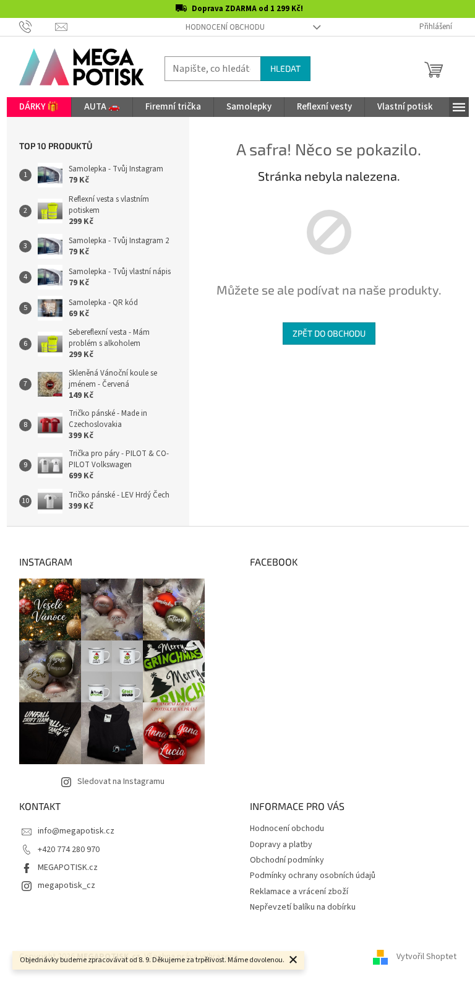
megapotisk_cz (66, 885)
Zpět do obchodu (329, 333)
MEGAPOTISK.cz (68, 867)
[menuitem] (39, 107)
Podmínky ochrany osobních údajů (312, 875)
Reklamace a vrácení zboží (299, 891)
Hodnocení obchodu (225, 27)
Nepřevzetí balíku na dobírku (303, 907)
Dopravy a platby (281, 844)
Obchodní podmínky (287, 860)
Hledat (285, 68)
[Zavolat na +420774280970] (37, 26)
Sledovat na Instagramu (121, 781)
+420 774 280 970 (69, 849)
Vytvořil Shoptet (426, 956)
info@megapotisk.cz (76, 831)
